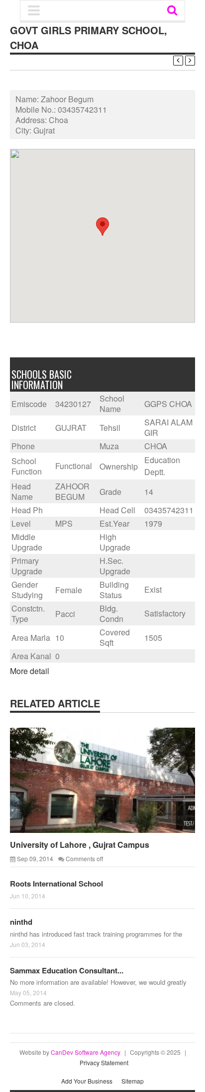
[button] (102, 226)
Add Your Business (86, 1081)
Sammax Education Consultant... (66, 970)
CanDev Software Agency (85, 1052)
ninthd (21, 921)
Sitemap (132, 1081)
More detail (29, 671)
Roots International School (56, 883)
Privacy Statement (104, 1062)
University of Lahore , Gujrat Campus (79, 844)
